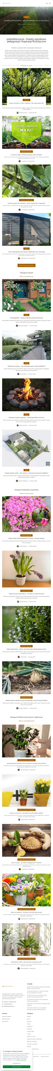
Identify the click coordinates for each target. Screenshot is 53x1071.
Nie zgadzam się (16, 1063)
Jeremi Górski (5, 1021)
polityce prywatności (21, 1060)
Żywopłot (29, 1021)
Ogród (26, 248)
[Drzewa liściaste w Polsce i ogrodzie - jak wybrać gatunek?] (26, 86)
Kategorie (30, 1013)
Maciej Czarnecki (6, 1019)
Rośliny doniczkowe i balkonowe (26, 760)
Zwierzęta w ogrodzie (32, 1044)
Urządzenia (29, 1026)
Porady (28, 1024)
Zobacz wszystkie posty (26, 276)
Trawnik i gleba (30, 1031)
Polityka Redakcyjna (45, 1056)
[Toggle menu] (49, 3)
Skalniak (29, 1016)
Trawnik (29, 1034)
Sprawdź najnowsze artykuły (26, 265)
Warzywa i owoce (31, 1036)
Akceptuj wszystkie (16, 1066)
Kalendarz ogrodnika (26, 17)
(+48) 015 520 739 (8, 1004)
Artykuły (29, 984)
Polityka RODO (36, 1056)
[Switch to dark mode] (47, 3)
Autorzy (4, 1013)
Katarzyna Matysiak (6, 1016)
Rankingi (29, 1046)
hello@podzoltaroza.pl (9, 1006)
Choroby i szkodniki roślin (26, 200)
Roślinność (26, 99)
